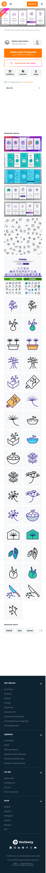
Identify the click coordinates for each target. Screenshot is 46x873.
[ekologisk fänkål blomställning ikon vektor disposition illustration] (13, 572)
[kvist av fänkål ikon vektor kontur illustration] (13, 362)
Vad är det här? (27, 82)
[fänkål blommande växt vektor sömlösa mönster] (13, 226)
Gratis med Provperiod (23, 53)
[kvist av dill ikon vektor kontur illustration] (13, 686)
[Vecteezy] (4, 4)
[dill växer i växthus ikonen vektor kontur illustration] (13, 819)
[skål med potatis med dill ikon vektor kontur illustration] (13, 667)
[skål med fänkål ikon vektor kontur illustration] (13, 610)
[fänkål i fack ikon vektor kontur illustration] (13, 515)
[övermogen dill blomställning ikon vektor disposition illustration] (13, 743)
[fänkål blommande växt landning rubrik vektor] (22, 303)
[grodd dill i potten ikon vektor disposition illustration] (13, 438)
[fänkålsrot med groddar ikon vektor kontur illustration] (13, 400)
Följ (37, 44)
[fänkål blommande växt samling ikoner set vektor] (13, 324)
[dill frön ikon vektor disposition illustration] (13, 858)
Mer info (9, 87)
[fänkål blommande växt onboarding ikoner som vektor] (22, 143)
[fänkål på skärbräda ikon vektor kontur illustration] (13, 534)
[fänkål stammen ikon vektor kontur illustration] (13, 476)
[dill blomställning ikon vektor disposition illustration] (13, 724)
